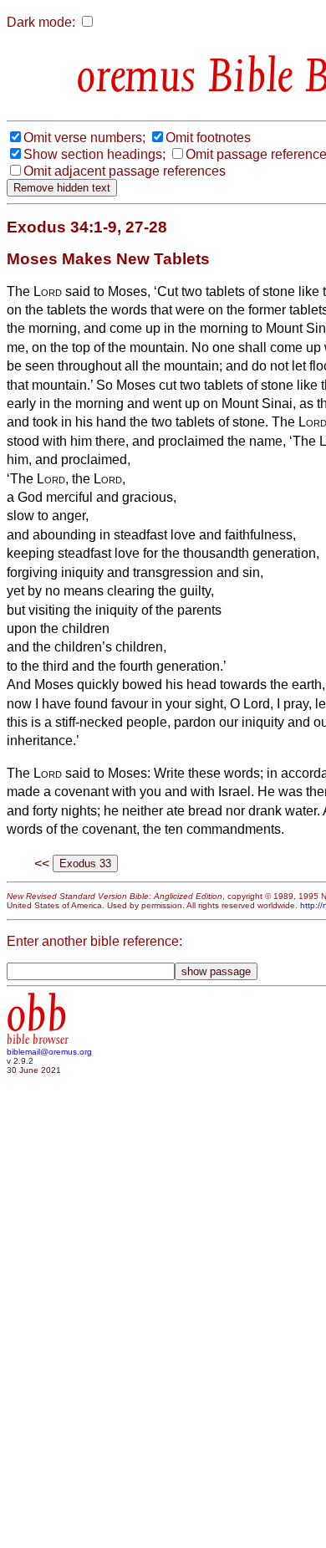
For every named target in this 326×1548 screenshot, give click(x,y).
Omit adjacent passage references (124, 171)
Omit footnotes (208, 137)
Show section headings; (94, 154)
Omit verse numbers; (84, 137)
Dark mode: (41, 22)
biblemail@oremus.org (49, 1051)
